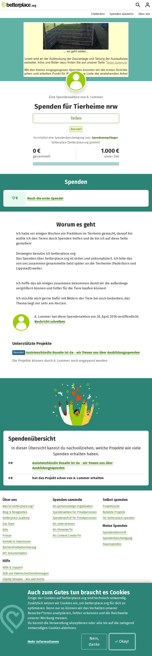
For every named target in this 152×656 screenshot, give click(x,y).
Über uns (144, 14)
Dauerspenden (112, 544)
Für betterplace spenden (119, 518)
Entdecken (98, 14)
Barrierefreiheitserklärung (19, 547)
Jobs (5, 529)
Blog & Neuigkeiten (15, 512)
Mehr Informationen (43, 642)
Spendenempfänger (105, 137)
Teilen (76, 118)
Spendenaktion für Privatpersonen (75, 512)
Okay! (124, 641)
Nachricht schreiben (49, 321)
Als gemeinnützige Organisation (73, 506)
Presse (7, 535)
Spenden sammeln (121, 14)
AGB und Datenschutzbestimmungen (26, 573)
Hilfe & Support (13, 567)
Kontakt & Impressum (17, 541)
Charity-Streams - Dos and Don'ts (23, 579)
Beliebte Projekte (114, 512)
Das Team (8, 524)
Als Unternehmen (64, 524)
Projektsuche (111, 506)
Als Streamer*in (63, 529)
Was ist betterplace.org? (18, 506)
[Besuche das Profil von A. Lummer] (76, 81)
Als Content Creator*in (67, 535)
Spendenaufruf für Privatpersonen (75, 518)
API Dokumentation (15, 553)
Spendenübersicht (114, 532)
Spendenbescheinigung (117, 538)
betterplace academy (16, 518)
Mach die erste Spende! (45, 198)
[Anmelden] (147, 4)
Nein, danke (94, 641)
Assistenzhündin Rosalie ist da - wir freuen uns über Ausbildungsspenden (83, 352)
